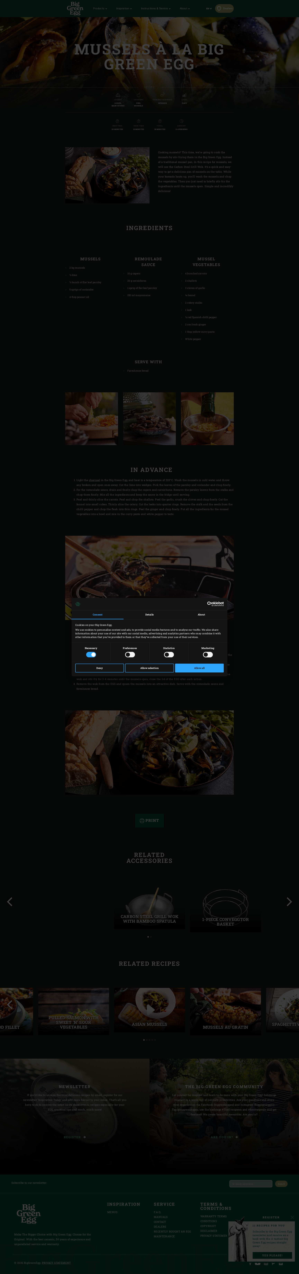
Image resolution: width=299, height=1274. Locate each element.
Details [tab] (149, 614)
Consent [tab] (98, 614)
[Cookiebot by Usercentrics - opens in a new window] (208, 604)
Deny (99, 668)
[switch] (130, 654)
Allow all (199, 668)
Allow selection (149, 668)
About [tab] (201, 614)
